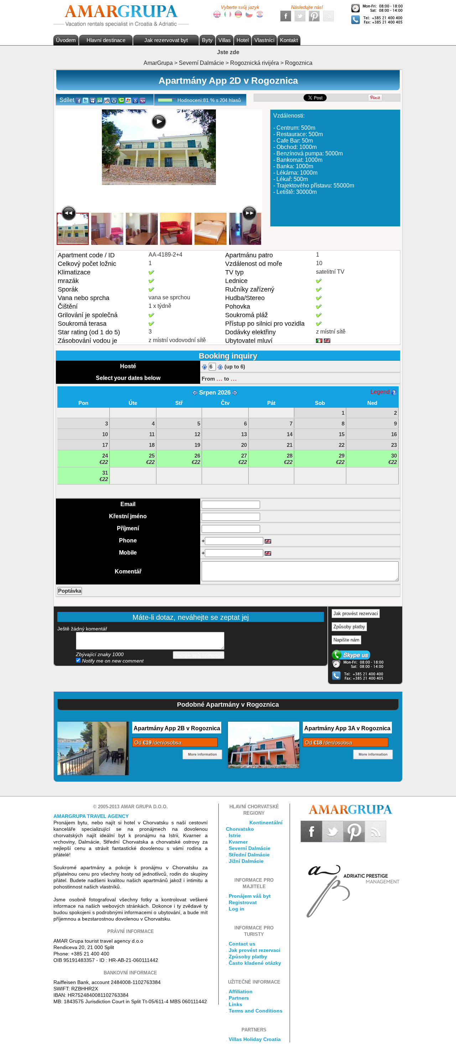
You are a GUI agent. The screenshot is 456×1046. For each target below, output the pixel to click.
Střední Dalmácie (249, 854)
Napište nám (346, 640)
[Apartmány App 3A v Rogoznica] (263, 744)
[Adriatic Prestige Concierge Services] (352, 880)
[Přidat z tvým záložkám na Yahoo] (142, 100)
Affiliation (241, 991)
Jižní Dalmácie (246, 861)
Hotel (243, 40)
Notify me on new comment (112, 661)
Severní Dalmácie (249, 848)
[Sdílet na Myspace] (92, 100)
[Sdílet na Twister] (85, 100)
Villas (224, 40)
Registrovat (243, 902)
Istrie (235, 835)
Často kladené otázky (255, 963)
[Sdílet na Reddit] (107, 100)
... (219, 378)
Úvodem (66, 40)
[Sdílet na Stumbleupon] (100, 100)
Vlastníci (264, 40)
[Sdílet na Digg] (114, 100)
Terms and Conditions (256, 1011)
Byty (207, 40)
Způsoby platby (349, 626)
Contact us (242, 944)
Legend (380, 392)
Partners (239, 998)
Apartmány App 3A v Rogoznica (347, 728)
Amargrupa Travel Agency (91, 816)
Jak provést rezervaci (355, 613)
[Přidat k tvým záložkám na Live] (128, 100)
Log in (236, 909)
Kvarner (238, 842)
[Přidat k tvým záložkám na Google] (135, 100)
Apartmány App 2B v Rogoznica (177, 728)
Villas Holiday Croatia (255, 1039)
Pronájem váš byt (250, 896)
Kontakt (289, 40)
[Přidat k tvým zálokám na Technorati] (121, 100)
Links (235, 1004)
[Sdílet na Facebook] (78, 100)
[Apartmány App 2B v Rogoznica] (93, 748)
